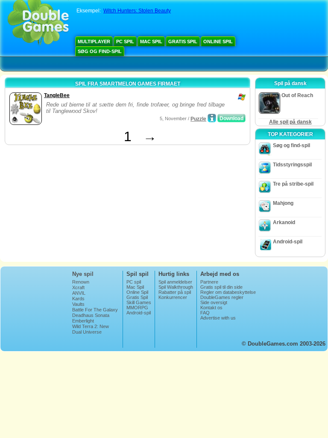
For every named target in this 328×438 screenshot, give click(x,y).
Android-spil (287, 242)
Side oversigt (213, 302)
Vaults (78, 304)
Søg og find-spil (100, 51)
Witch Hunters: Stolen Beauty (137, 11)
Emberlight (83, 320)
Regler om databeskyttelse (228, 292)
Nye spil (83, 274)
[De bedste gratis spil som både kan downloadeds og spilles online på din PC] (38, 23)
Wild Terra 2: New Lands (90, 329)
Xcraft (78, 287)
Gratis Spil (182, 41)
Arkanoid (284, 222)
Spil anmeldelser (175, 281)
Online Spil (218, 41)
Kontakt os (211, 307)
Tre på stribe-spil (293, 184)
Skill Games (138, 302)
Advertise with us (218, 317)
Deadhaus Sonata (90, 315)
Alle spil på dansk (290, 122)
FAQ (205, 312)
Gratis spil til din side (221, 287)
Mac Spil (151, 41)
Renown (80, 281)
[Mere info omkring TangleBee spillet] (212, 118)
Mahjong (283, 203)
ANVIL (78, 293)
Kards (78, 298)
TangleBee (57, 95)
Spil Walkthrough (175, 287)
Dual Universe (87, 331)
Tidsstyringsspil (292, 165)
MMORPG (137, 307)
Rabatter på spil (174, 292)
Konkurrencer (172, 297)
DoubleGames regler (221, 297)
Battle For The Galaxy (95, 309)
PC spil (125, 41)
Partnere (209, 281)
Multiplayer (94, 41)
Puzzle (198, 119)
